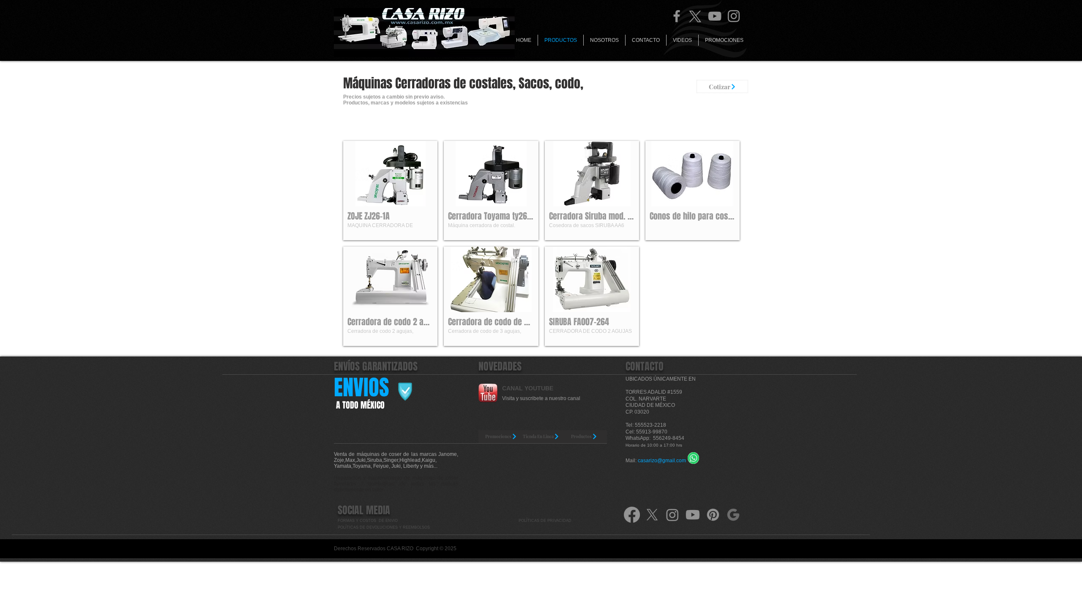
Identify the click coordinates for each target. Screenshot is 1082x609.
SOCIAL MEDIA (364, 510)
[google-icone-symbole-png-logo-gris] (733, 515)
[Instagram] (734, 16)
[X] (652, 515)
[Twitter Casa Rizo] (696, 16)
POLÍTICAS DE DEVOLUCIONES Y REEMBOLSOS (384, 527)
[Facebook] (677, 16)
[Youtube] (693, 515)
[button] (390, 190)
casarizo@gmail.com (662, 461)
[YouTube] (715, 16)
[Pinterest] (713, 515)
